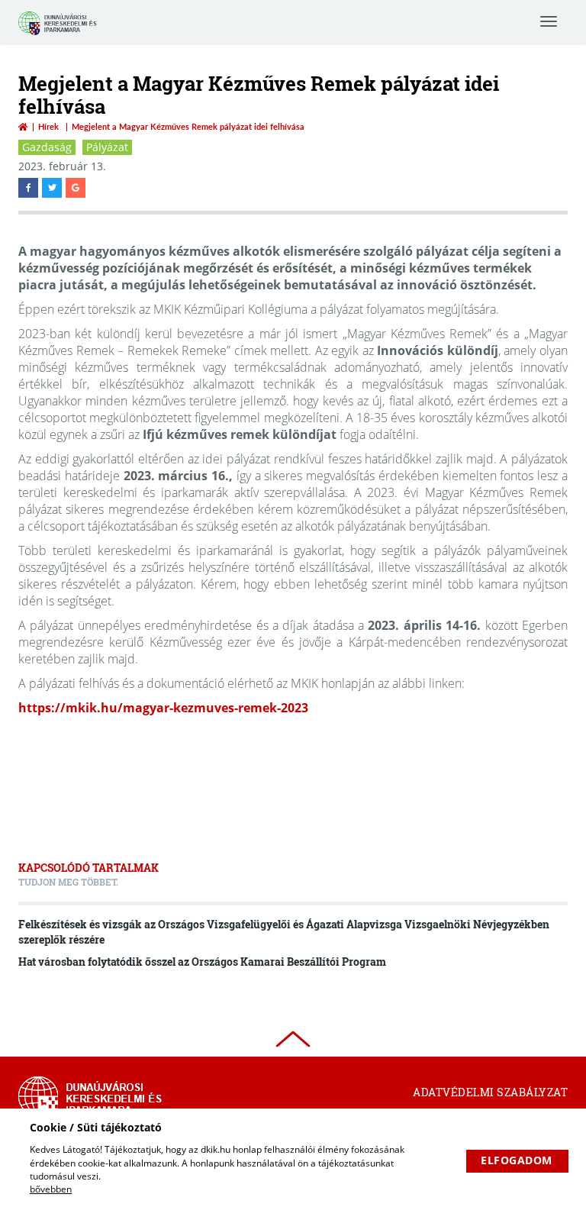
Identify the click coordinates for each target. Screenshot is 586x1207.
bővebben (51, 1189)
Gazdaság (47, 147)
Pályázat (107, 147)
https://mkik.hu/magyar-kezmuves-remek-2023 (163, 707)
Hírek (48, 126)
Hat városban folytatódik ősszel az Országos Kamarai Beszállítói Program (202, 961)
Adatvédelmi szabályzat (490, 1092)
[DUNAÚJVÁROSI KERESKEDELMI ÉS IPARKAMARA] (59, 33)
